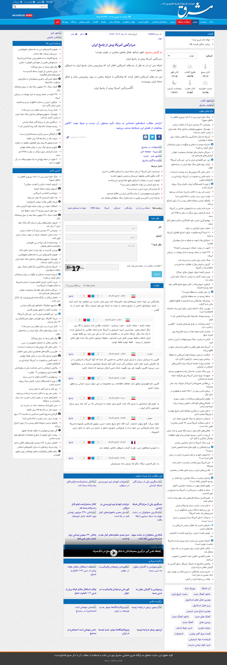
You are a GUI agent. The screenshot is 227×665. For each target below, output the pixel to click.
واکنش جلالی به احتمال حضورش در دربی (39, 342)
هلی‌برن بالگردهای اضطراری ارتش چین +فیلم (37, 351)
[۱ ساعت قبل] (146, 616)
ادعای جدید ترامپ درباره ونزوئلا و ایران (193, 505)
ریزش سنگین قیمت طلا (200, 44)
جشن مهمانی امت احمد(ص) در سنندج (81, 632)
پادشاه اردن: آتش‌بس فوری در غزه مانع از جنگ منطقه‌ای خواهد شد (130, 198)
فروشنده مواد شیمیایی (199, 639)
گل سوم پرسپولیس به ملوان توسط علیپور (39, 430)
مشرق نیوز (188, 9)
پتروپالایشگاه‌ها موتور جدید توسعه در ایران (113, 632)
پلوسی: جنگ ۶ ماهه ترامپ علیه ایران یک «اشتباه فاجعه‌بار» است (190, 310)
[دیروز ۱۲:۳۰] (80, 490)
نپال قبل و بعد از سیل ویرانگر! (44, 67)
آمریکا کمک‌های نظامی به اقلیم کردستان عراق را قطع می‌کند (190, 348)
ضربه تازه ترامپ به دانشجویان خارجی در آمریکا (190, 208)
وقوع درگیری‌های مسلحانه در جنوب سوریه (192, 398)
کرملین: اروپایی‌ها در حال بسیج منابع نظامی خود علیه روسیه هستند (190, 286)
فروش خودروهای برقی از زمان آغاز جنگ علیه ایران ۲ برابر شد (39, 224)
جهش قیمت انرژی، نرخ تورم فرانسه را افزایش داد (191, 534)
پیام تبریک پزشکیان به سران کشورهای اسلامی (37, 447)
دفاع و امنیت (143, 22)
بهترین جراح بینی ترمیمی (198, 611)
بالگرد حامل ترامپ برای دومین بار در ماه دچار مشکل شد (192, 550)
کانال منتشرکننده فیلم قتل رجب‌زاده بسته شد (84, 506)
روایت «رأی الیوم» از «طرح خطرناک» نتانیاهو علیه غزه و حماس (37, 436)
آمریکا (106, 208)
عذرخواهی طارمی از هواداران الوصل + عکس (38, 62)
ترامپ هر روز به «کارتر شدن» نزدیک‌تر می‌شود (189, 192)
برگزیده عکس (155, 601)
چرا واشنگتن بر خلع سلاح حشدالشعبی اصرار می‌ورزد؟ (192, 449)
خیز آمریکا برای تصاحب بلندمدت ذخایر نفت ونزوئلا (192, 464)
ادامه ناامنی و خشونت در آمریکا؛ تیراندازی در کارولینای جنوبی (192, 178)
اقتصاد (95, 22)
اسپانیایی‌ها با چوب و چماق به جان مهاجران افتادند (193, 242)
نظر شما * (156, 245)
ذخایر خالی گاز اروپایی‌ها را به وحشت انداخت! (190, 172)
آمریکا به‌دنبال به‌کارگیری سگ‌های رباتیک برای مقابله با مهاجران (191, 138)
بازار (57, 22)
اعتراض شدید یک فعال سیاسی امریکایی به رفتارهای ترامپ (193, 527)
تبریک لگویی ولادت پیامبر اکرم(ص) (42, 202)
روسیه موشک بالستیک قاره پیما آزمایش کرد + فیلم (191, 318)
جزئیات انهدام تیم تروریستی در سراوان (114, 506)
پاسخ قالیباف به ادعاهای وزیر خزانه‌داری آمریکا (37, 58)
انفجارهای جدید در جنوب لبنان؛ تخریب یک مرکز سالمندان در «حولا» (37, 399)
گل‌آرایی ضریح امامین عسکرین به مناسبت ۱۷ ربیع (35, 414)
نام (160, 227)
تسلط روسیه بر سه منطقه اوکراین (195, 296)
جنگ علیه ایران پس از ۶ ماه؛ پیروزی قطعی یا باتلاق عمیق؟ (192, 118)
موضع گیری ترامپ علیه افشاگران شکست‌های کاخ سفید (190, 222)
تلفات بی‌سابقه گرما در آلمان (197, 579)
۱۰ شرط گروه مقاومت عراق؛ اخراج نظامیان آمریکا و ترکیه (190, 234)
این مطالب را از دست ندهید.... (147, 476)
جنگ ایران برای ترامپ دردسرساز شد (194, 260)
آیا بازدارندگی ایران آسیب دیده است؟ (143, 189)
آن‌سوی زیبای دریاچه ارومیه (149, 630)
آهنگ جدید (187, 622)
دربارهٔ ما (16, 2)
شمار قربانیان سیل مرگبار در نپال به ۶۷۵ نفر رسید (192, 214)
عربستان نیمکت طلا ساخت (45, 53)
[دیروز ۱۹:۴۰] (113, 575)
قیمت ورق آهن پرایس (199, 634)
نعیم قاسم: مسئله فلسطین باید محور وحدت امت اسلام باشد (190, 499)
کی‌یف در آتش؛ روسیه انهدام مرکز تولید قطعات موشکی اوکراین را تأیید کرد (190, 436)
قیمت (210, 34)
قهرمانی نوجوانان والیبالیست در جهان (114, 591)
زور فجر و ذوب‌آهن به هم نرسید (43, 389)
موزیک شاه (190, 588)
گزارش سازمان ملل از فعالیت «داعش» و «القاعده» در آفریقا (194, 266)
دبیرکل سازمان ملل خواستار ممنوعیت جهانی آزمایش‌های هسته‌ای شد (192, 154)
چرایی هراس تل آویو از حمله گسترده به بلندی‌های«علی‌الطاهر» (41, 73)
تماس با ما (28, 2)
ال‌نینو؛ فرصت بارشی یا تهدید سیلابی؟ (40, 184)
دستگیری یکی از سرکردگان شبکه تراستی (147, 506)
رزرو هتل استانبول (201, 605)
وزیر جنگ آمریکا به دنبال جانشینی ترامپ (192, 442)
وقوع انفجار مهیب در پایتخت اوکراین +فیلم (191, 485)
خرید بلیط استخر (184, 628)
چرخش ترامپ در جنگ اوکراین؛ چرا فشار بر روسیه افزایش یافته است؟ (192, 479)
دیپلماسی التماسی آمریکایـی (45, 193)
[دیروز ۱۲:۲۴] (146, 521)
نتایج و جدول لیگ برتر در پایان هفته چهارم (38, 147)
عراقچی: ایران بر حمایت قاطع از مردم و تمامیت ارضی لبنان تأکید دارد (38, 104)
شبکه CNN (95, 208)
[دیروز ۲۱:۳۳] (146, 575)
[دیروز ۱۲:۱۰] (113, 521)
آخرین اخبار (54, 170)
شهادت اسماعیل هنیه (77, 208)
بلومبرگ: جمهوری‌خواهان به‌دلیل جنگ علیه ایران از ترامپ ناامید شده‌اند (190, 130)
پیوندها (65, 22)
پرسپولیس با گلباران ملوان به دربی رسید (149, 591)
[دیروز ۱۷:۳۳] (146, 490)
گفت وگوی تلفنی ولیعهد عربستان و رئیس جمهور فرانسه (135, 176)
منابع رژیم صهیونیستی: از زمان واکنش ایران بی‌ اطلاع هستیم (133, 193)
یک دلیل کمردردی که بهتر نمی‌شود (42, 197)
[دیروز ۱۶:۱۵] (113, 553)
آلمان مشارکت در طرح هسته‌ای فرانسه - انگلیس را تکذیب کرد (190, 325)
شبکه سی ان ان (143, 208)
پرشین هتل (204, 622)
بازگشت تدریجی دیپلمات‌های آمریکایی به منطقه (189, 355)
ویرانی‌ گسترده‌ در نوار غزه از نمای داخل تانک (38, 250)
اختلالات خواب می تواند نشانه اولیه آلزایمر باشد (36, 206)
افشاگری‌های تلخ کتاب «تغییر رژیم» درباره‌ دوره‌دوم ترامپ (193, 405)
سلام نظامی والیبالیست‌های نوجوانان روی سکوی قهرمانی (37, 453)
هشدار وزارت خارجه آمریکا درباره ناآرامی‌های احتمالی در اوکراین (192, 365)
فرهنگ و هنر (114, 22)
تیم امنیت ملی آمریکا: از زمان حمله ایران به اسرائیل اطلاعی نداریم (131, 171)
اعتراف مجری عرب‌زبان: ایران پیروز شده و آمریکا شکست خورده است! (190, 542)
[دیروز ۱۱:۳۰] (80, 521)
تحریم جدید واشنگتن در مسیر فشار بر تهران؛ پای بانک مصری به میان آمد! (190, 573)
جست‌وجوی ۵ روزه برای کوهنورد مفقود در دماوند (36, 142)
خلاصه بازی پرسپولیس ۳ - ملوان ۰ (42, 372)
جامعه (103, 22)
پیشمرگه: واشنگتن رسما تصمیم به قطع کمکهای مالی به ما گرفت (191, 302)
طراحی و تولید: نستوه (113, 660)
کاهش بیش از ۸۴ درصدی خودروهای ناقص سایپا (35, 442)
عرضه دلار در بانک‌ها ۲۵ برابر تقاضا (42, 138)
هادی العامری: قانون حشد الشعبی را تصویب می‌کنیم (192, 558)
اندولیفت (179, 634)
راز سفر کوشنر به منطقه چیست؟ (196, 292)
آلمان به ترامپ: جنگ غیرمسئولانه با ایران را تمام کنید (190, 341)
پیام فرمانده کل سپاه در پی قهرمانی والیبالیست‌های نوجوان (43, 244)
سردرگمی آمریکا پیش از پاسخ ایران (113, 45)
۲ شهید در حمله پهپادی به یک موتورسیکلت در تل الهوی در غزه (37, 161)
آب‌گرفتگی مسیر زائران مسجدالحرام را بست (38, 134)
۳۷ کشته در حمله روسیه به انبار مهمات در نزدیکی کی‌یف (190, 254)
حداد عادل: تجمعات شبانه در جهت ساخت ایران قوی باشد (38, 236)
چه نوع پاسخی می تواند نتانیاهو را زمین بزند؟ (140, 184)
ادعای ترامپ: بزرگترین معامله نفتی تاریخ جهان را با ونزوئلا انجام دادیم (190, 412)
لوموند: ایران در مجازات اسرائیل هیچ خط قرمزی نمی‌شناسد (134, 180)
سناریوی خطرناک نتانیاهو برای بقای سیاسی (38, 305)
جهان (195, 22)
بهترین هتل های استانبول (198, 600)
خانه (211, 22)
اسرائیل (117, 208)
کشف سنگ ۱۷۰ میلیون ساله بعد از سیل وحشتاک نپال (37, 88)
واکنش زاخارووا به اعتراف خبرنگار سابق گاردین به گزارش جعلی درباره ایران (190, 565)
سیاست (203, 22)
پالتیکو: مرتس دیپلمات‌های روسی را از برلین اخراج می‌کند (190, 202)
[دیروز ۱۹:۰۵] (113, 616)
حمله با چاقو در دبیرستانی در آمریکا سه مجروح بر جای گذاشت (190, 491)
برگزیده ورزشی (155, 561)
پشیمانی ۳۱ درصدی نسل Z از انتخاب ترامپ (191, 124)
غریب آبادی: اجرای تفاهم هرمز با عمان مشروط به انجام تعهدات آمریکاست (38, 283)
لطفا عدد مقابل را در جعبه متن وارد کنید (144, 266)
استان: (209, 56)
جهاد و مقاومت (129, 22)
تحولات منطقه (184, 22)
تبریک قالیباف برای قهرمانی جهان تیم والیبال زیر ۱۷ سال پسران (38, 320)
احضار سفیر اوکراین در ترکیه (198, 228)
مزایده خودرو (204, 628)
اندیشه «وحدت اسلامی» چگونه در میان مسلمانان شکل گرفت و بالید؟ (190, 146)
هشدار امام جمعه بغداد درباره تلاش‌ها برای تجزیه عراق (192, 333)
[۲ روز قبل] (80, 575)
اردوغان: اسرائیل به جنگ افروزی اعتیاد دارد (191, 418)
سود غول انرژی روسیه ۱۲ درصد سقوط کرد (39, 210)
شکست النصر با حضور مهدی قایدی (42, 309)
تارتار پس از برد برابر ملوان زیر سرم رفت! (39, 110)
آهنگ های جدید (202, 617)
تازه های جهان (206, 111)
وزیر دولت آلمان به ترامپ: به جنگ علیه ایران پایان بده (192, 278)
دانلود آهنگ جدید (202, 594)
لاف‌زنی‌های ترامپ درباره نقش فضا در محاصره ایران (191, 472)
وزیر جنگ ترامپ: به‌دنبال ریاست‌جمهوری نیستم (189, 371)
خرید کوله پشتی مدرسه (199, 645)
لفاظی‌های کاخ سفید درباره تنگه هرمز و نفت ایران (188, 430)
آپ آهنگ (205, 588)
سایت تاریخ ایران (179, 594)
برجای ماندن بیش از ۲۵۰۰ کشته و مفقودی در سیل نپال (191, 392)
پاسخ (71, 296)
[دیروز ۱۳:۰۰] (80, 616)
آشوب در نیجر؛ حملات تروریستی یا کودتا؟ (192, 248)
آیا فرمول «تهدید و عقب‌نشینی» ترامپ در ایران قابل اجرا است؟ (191, 456)
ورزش (172, 22)
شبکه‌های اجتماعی (159, 22)
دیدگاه (73, 22)
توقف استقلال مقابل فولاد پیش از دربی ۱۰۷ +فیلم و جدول (80, 591)
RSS (48, 2)
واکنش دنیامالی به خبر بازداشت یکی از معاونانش (36, 368)
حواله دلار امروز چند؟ (201, 39)
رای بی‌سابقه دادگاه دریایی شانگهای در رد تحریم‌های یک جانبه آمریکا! (194, 511)
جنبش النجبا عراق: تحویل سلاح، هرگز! (193, 272)
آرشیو (39, 2)
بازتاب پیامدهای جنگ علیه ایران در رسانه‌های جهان (192, 166)
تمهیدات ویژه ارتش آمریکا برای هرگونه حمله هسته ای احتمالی (192, 377)
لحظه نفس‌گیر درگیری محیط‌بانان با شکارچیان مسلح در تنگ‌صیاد (127, 551)
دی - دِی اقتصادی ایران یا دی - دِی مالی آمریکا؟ (190, 160)
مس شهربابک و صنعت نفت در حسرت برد (38, 405)
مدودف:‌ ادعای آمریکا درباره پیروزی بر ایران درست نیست (193, 519)
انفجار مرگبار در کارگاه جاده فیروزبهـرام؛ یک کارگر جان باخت (37, 299)
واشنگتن (128, 208)
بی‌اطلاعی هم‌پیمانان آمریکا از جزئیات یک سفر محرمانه (191, 385)
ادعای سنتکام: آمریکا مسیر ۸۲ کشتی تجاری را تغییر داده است (192, 424)
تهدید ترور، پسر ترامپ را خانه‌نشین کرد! (192, 196)
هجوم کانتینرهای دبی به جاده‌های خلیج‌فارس (37, 49)
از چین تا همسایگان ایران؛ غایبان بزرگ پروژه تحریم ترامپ (192, 185)
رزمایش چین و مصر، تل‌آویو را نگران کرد (192, 359)
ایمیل (158, 236)
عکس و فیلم (84, 22)
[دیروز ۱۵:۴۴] (113, 490)
